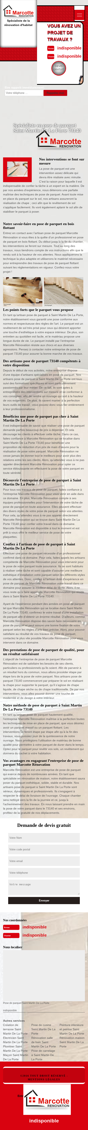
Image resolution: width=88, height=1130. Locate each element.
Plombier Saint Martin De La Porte (15, 1048)
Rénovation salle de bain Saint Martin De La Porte (43, 1042)
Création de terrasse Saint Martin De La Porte (15, 1029)
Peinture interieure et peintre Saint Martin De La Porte (72, 1029)
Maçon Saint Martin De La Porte (15, 1057)
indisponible (69, 48)
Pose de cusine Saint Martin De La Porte (43, 1029)
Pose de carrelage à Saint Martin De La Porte (43, 1055)
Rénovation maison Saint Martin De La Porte (72, 1042)
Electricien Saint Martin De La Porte (15, 1040)
